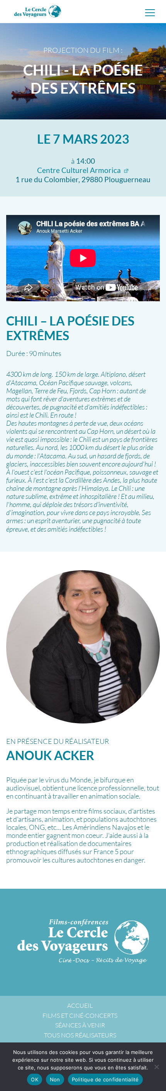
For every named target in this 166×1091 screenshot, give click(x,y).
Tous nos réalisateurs (80, 1035)
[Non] (156, 1067)
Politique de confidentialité (105, 1079)
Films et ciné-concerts (79, 1015)
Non (55, 1079)
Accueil (80, 1005)
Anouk (50, 755)
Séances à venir (80, 1025)
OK (34, 1079)
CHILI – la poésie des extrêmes (70, 328)
